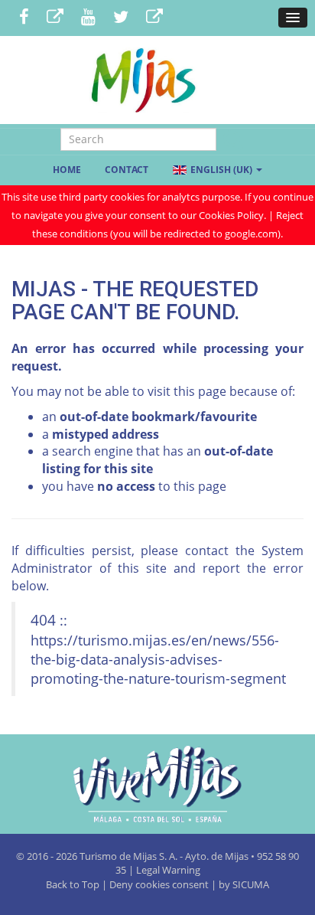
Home (67, 169)
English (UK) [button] (221, 169)
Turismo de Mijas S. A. (128, 856)
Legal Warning (168, 870)
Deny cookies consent (159, 884)
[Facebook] (24, 18)
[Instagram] (154, 18)
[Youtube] (88, 18)
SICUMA (250, 884)
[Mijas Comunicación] (55, 18)
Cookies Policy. (233, 215)
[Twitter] (120, 18)
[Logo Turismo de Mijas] (157, 784)
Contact (126, 169)
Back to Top (74, 884)
